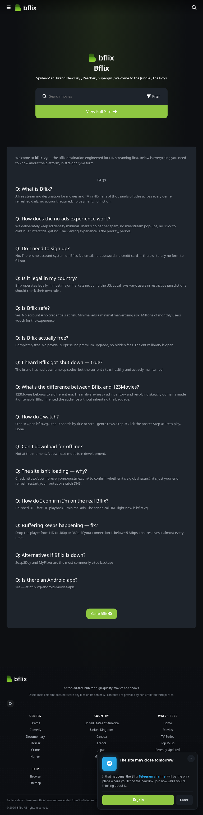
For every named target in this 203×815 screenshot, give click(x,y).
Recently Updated (167, 750)
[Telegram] (10, 703)
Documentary (35, 737)
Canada (101, 737)
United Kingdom (101, 730)
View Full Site (99, 111)
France (101, 743)
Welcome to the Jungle (132, 78)
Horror (35, 757)
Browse (35, 776)
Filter (156, 96)
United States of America (102, 723)
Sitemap (35, 783)
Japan (101, 750)
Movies (168, 730)
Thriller (35, 743)
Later (184, 800)
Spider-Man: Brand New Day (58, 78)
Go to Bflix (99, 613)
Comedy (35, 730)
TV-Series (167, 737)
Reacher (89, 78)
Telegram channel (153, 776)
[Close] (191, 758)
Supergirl (105, 78)
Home (167, 723)
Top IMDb (167, 743)
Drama (35, 723)
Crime (35, 750)
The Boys (160, 78)
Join (140, 800)
